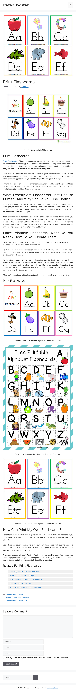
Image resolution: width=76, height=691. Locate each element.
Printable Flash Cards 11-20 (21, 584)
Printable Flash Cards (16, 4)
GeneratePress (52, 688)
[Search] (35, 677)
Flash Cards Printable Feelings (22, 576)
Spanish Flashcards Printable (17, 597)
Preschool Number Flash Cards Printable (26, 580)
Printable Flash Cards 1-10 (16, 600)
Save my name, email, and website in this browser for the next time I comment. (36, 658)
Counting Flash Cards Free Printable (24, 572)
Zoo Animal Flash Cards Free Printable (25, 588)
